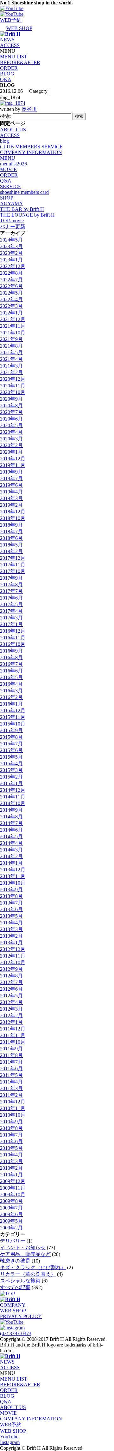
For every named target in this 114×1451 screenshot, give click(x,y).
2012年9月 (11, 969)
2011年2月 (11, 1095)
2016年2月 (11, 697)
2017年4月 (11, 611)
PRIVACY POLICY (21, 1316)
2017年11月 (12, 564)
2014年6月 (11, 830)
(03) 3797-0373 (15, 1333)
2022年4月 (11, 299)
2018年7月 (11, 531)
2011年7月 (11, 1062)
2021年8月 (11, 346)
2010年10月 (12, 1115)
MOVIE (8, 169)
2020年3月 (11, 438)
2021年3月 (11, 365)
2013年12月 (12, 869)
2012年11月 (12, 955)
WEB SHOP (13, 1310)
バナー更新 (12, 226)
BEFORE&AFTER (20, 62)
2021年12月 (12, 319)
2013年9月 (11, 889)
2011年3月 (11, 1088)
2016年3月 (11, 690)
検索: (5, 116)
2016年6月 (11, 670)
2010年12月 (12, 1101)
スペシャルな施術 (20, 1280)
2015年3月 (11, 770)
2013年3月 (11, 929)
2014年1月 (11, 863)
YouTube (9, 1436)
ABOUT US (13, 129)
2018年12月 (12, 511)
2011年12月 (12, 1028)
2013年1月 (11, 942)
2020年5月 (11, 425)
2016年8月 (11, 657)
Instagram (10, 1442)
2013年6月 (11, 909)
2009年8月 (11, 1201)
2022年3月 (11, 306)
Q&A (5, 79)
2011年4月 (11, 1081)
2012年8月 (11, 975)
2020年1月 (11, 452)
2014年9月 (11, 810)
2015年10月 (12, 723)
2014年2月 (11, 856)
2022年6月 (11, 286)
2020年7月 (11, 412)
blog (4, 141)
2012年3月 (11, 1009)
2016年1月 (11, 704)
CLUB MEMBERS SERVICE (31, 146)
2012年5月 (11, 995)
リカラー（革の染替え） (28, 1274)
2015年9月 (11, 730)
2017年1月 (11, 624)
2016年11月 (12, 637)
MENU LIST (13, 56)
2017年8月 (11, 584)
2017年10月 (12, 571)
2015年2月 (11, 776)
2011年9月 (11, 1048)
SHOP (6, 197)
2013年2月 (11, 936)
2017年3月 (11, 617)
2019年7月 (11, 478)
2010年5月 (11, 1148)
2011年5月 (11, 1075)
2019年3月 (11, 498)
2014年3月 (11, 849)
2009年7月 (11, 1207)
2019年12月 (12, 458)
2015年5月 (11, 757)
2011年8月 (11, 1055)
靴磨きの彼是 (15, 1260)
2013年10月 (12, 883)
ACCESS (10, 45)
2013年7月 (11, 902)
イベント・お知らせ (23, 1247)
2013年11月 (12, 876)
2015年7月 (11, 743)
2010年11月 (12, 1108)
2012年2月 (11, 1015)
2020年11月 (12, 385)
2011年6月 (11, 1068)
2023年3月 (11, 246)
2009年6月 (11, 1214)
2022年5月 (11, 293)
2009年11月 (12, 1188)
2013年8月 (11, 896)
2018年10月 (12, 518)
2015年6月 (11, 750)
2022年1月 (11, 312)
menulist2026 (13, 163)
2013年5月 (11, 916)
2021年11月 (12, 326)
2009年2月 (11, 1227)
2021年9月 (11, 339)
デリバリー (12, 1241)
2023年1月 (11, 259)
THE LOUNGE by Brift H (27, 215)
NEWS (7, 39)
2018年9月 (11, 525)
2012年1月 (11, 1022)
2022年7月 (11, 279)
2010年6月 (11, 1141)
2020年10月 (12, 392)
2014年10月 (12, 803)
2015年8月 (11, 737)
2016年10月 (12, 644)
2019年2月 (11, 505)
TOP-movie (12, 220)
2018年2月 (11, 551)
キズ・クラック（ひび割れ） (33, 1267)
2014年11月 (12, 796)
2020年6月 (11, 418)
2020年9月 (11, 399)
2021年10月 (12, 332)
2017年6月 (11, 597)
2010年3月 (11, 1161)
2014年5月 (11, 836)
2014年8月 (11, 816)
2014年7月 (11, 823)
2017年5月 (11, 604)
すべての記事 (15, 1287)
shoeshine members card (24, 192)
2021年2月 (11, 372)
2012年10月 (12, 962)
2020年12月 (12, 379)
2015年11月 (12, 717)
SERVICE (10, 186)
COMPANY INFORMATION (31, 152)
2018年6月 (11, 538)
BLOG (7, 73)
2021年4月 (11, 359)
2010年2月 (11, 1168)
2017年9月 (11, 578)
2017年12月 (12, 558)
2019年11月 (12, 465)
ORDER (9, 68)
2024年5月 (11, 239)
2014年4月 (11, 843)
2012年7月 (11, 982)
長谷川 (29, 109)
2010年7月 (11, 1135)
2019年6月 (11, 485)
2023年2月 (11, 253)
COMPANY (13, 1305)
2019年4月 (11, 491)
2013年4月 (11, 922)
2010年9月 (11, 1121)
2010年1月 (11, 1174)
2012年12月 (12, 949)
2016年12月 (12, 631)
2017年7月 (11, 591)
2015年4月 (11, 763)
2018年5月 (11, 544)
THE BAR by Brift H (22, 209)
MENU (7, 158)
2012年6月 (11, 989)
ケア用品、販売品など (25, 1254)
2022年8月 (11, 273)
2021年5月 (11, 352)
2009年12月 (12, 1181)
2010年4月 (11, 1154)
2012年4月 (11, 1002)
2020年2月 (11, 445)
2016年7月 (11, 664)
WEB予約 (11, 1424)
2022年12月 (12, 266)
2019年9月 (11, 472)
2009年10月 (12, 1194)
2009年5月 (11, 1221)
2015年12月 (12, 710)
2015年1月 (11, 783)
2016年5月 (11, 677)
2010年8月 (11, 1128)
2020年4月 (11, 432)
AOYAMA (11, 203)
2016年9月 (11, 651)
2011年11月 (12, 1035)
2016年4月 (11, 684)
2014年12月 (12, 790)
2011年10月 (12, 1042)
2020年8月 (11, 405)
